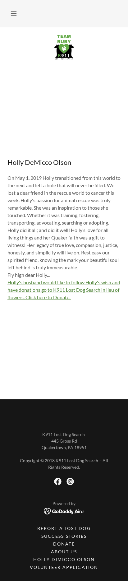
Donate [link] (64, 543)
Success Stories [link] (63, 536)
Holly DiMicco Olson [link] (64, 559)
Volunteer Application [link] (64, 567)
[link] (64, 47)
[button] (13, 13)
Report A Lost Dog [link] (63, 528)
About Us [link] (64, 551)
